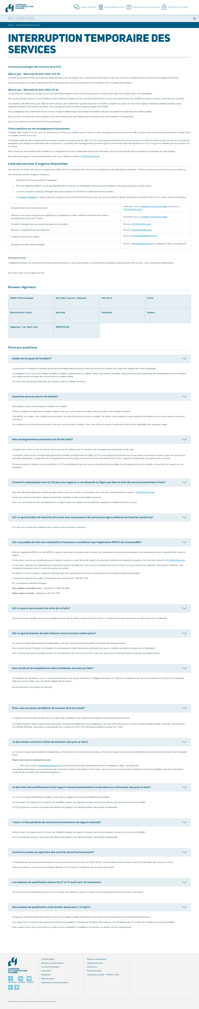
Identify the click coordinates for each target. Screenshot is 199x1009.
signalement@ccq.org (142, 230)
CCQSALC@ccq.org (90, 156)
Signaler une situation (146, 7)
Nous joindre (88, 7)
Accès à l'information (50, 967)
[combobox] (95, 18)
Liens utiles (46, 971)
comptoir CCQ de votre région (154, 206)
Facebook (12, 982)
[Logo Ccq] (17, 965)
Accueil (10, 25)
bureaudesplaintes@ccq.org (144, 236)
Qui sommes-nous (114, 7)
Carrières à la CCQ (95, 963)
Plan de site (92, 967)
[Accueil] (19, 8)
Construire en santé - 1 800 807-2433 (103, 975)
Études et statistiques (96, 959)
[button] (195, 18)
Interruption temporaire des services (28, 25)
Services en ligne (178, 7)
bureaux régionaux (28, 197)
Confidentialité (47, 959)
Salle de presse (48, 979)
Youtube (30, 982)
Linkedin (21, 982)
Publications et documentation (54, 983)
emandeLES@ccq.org (143, 244)
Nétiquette (46, 975)
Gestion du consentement (52, 963)
